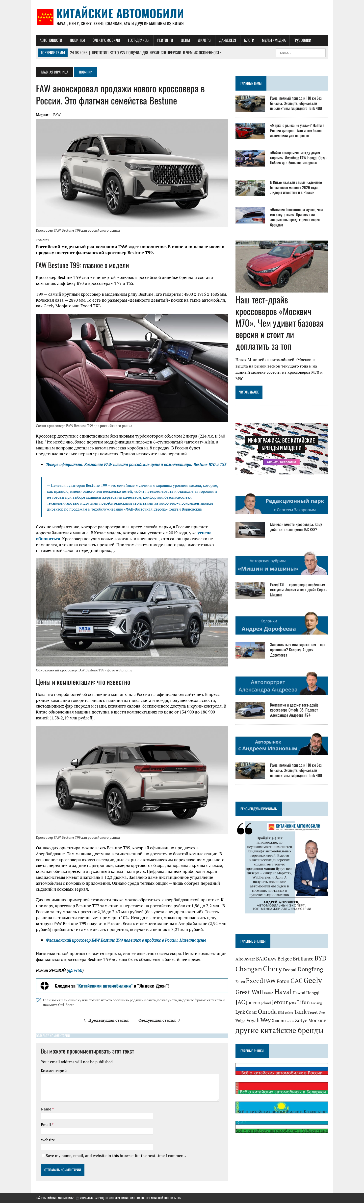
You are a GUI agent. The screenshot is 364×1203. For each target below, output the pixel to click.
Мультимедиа (274, 40)
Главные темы (250, 83)
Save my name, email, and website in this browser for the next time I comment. (116, 1155)
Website (48, 1140)
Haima (268, 993)
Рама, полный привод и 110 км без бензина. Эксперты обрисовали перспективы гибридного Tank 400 (296, 103)
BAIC (261, 959)
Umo (322, 1012)
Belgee (285, 959)
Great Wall (249, 992)
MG (254, 1012)
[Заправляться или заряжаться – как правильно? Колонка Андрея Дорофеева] (250, 655)
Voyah (253, 1020)
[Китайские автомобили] (182, 17)
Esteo (240, 981)
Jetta (292, 1003)
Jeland (266, 1003)
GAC (296, 981)
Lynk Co (243, 1012)
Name (46, 1109)
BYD (320, 958)
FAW (57, 114)
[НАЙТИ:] (301, 52)
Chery (272, 968)
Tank (300, 1011)
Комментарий (54, 1070)
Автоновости (51, 40)
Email (46, 1124)
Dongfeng (310, 969)
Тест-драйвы (139, 40)
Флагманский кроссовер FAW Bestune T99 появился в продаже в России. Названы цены (126, 940)
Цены (185, 40)
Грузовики (302, 40)
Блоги (249, 40)
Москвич (318, 1020)
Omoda (267, 1011)
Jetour (280, 1002)
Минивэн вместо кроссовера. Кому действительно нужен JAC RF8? (296, 526)
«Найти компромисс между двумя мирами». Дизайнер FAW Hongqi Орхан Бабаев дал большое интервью (298, 157)
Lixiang (316, 1003)
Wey (265, 1020)
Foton (283, 981)
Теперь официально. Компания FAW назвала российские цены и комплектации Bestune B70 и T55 (136, 464)
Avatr (249, 959)
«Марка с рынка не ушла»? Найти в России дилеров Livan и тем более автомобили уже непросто (297, 130)
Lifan (303, 1002)
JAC (240, 1002)
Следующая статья (157, 1020)
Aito (239, 959)
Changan (248, 968)
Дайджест (227, 40)
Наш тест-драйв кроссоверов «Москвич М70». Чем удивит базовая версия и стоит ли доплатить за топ (279, 322)
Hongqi (312, 992)
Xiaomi (279, 1020)
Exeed (254, 980)
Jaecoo (253, 1002)
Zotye (301, 1020)
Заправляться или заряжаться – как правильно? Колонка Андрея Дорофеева (297, 649)
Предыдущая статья (108, 1020)
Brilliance (303, 959)
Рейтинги (165, 40)
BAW (272, 959)
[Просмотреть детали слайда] (132, 985)
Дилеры (204, 40)
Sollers (289, 1012)
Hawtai (299, 992)
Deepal (289, 970)
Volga (240, 1020)
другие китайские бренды (279, 1030)
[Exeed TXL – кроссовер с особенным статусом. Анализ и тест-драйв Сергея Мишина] (250, 595)
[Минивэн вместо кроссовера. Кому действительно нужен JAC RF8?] (250, 535)
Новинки (77, 40)
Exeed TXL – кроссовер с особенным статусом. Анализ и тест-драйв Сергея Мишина (298, 590)
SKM (281, 1012)
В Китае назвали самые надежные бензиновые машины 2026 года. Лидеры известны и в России (296, 187)
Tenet (313, 1012)
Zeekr (290, 1021)
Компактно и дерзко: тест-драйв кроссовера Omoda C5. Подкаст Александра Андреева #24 (294, 710)
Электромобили (106, 40)
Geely (313, 980)
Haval (283, 991)
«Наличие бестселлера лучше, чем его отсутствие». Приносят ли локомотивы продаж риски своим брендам (296, 217)
